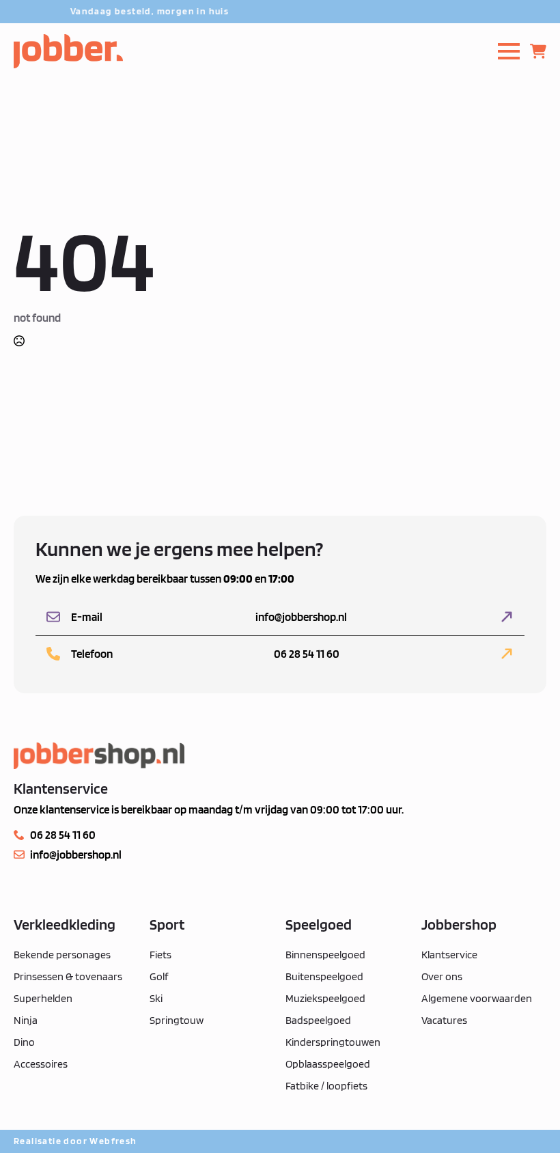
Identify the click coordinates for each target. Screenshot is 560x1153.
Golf (159, 976)
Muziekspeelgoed (325, 998)
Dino (24, 1042)
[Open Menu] (509, 51)
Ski (156, 998)
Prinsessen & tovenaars (68, 976)
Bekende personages (62, 954)
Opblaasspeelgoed (327, 1063)
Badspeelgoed (318, 1020)
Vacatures (444, 1020)
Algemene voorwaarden (476, 998)
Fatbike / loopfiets (326, 1085)
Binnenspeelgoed (325, 954)
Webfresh (113, 1140)
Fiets (160, 954)
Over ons (441, 976)
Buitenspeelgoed (324, 976)
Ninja (26, 1020)
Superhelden (43, 998)
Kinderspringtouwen (332, 1042)
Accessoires (41, 1063)
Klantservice (449, 954)
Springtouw (177, 1020)
